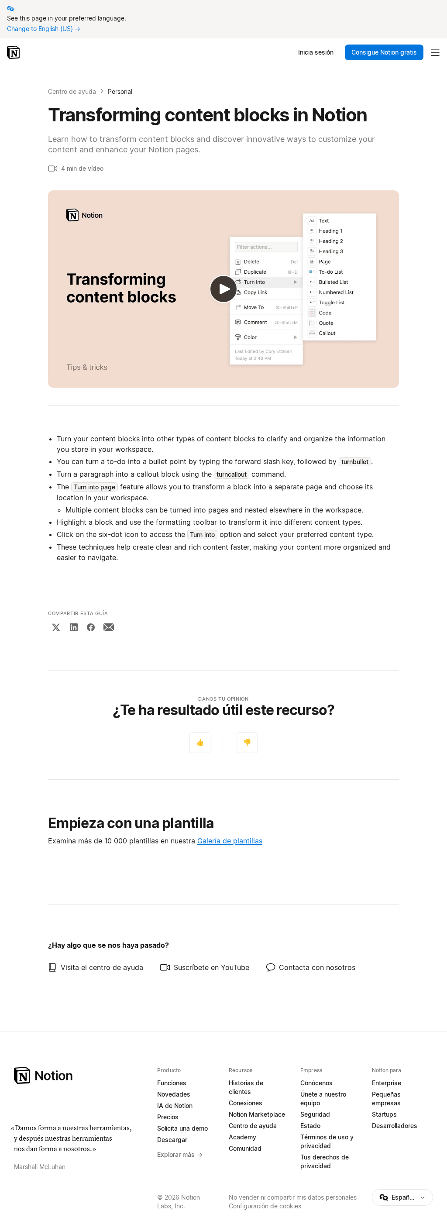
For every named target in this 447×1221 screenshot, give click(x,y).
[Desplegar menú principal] (435, 52)
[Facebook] (91, 627)
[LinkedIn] (73, 627)
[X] (56, 627)
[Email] (108, 627)
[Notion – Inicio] (14, 52)
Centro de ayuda (72, 91)
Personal (120, 91)
